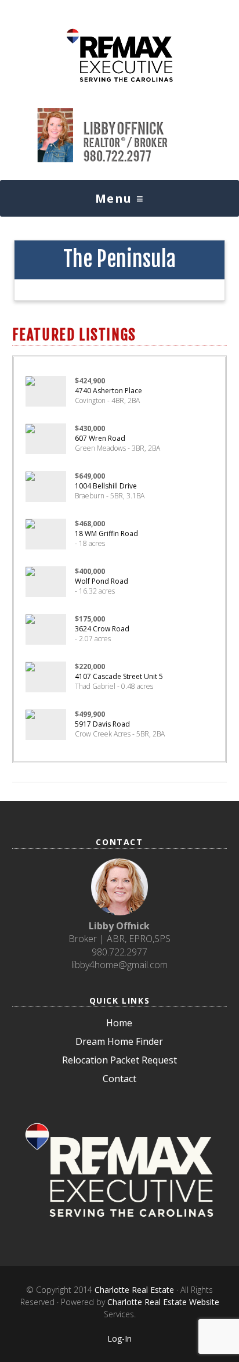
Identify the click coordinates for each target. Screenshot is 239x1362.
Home (119, 1022)
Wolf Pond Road (101, 581)
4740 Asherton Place (108, 391)
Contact (119, 1078)
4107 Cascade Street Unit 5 (119, 676)
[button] (119, 198)
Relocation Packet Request (119, 1060)
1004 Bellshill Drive (106, 486)
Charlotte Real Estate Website (163, 1301)
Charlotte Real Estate (134, 1289)
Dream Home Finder (119, 1041)
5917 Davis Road (102, 724)
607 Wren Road (100, 438)
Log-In (119, 1338)
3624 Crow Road (102, 629)
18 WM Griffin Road (106, 533)
